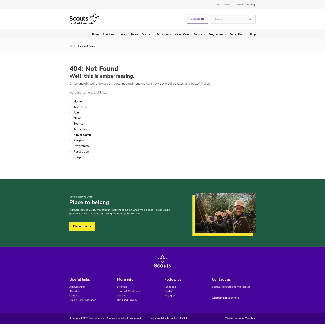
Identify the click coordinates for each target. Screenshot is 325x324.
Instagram (170, 295)
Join (218, 4)
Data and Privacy (127, 300)
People (198, 34)
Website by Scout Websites (240, 318)
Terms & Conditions (128, 291)
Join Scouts (197, 18)
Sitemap (251, 4)
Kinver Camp (182, 34)
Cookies (239, 4)
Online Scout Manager (82, 300)
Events (146, 34)
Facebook (170, 287)
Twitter (169, 291)
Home (95, 34)
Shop (252, 34)
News (134, 34)
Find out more (82, 226)
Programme (216, 34)
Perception (236, 34)
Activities (162, 34)
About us (108, 34)
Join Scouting (77, 287)
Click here (233, 297)
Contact (227, 4)
